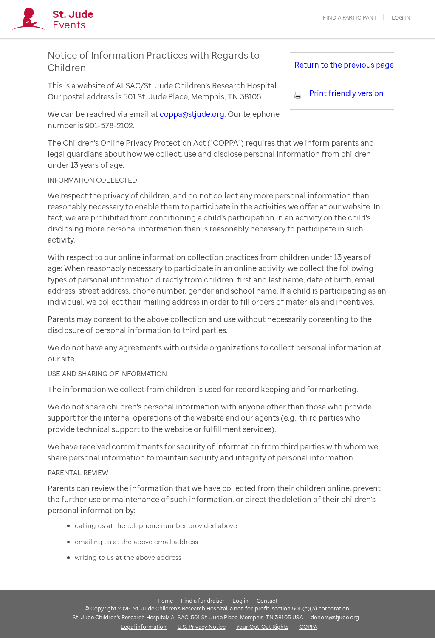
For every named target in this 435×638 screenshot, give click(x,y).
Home (165, 600)
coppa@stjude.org (192, 114)
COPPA (308, 626)
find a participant (350, 17)
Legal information (144, 626)
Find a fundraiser (202, 600)
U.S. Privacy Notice (202, 626)
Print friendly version (346, 93)
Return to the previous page (344, 64)
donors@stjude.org (335, 617)
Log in (401, 17)
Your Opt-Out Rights (262, 626)
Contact (267, 600)
